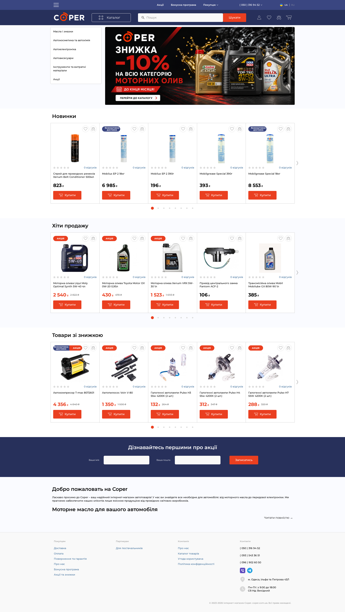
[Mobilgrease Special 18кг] (270, 161)
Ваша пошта (163, 460)
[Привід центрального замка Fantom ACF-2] (221, 271)
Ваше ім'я (94, 460)
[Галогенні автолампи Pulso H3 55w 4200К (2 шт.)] (172, 380)
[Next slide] (297, 163)
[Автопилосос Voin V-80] (124, 380)
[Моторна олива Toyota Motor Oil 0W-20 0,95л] (124, 271)
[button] (152, 208)
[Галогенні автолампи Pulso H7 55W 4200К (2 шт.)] (270, 380)
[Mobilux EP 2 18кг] (124, 161)
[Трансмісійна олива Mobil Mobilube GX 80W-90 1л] (270, 271)
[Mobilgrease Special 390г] (221, 161)
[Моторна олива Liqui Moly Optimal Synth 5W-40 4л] (75, 271)
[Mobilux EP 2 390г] (172, 161)
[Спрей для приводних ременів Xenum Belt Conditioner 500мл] (75, 161)
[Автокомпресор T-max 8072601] (75, 380)
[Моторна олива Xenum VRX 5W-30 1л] (172, 271)
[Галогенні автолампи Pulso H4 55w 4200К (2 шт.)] (221, 380)
